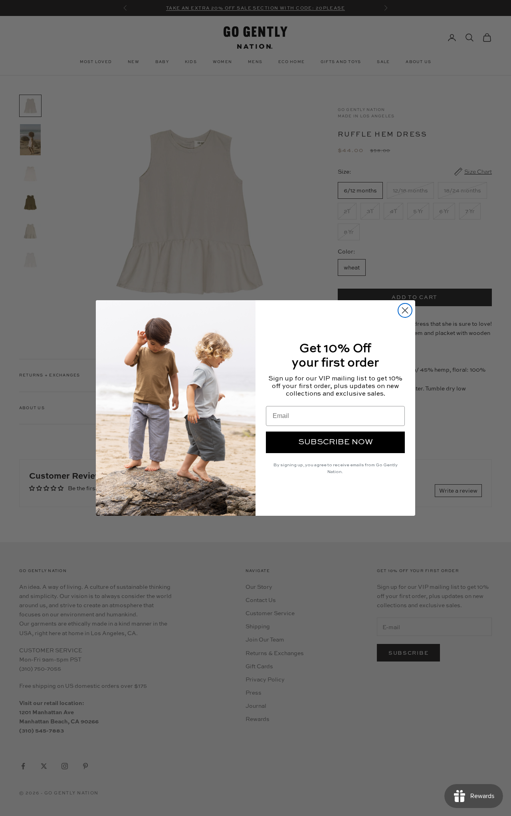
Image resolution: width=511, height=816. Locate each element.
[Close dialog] (405, 310)
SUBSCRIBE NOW (335, 442)
